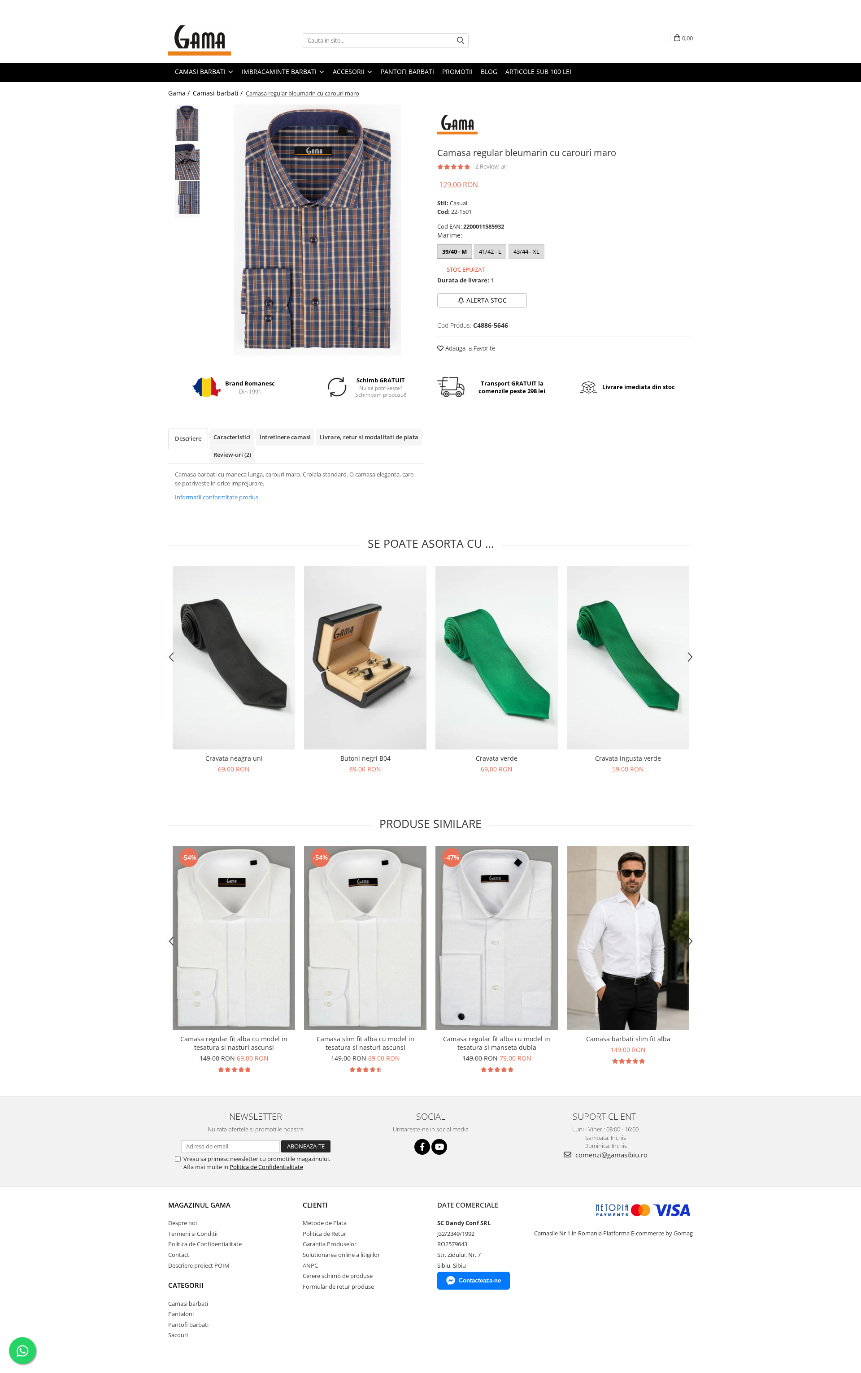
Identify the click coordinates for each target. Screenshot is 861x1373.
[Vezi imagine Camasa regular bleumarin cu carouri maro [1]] (187, 161)
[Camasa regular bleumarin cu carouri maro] (317, 229)
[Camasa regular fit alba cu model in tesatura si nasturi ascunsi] (234, 938)
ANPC (310, 1265)
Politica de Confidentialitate (266, 1167)
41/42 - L (490, 251)
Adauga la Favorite (470, 348)
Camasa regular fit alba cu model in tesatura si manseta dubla (496, 1043)
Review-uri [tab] (232, 454)
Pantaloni (181, 1314)
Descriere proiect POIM (199, 1265)
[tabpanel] (317, 229)
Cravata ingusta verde (628, 758)
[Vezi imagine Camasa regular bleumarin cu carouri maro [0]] (187, 123)
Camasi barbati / (218, 93)
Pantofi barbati (188, 1325)
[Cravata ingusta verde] (628, 658)
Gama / (179, 93)
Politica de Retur (324, 1234)
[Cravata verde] (496, 658)
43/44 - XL (526, 251)
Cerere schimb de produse (338, 1276)
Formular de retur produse (338, 1286)
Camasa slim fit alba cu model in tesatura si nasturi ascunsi (365, 1043)
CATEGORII (186, 1285)
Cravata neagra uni (234, 758)
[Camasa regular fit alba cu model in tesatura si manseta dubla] (496, 938)
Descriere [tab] (188, 438)
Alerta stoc (486, 300)
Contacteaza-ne (480, 1280)
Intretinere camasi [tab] (285, 437)
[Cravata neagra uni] (234, 658)
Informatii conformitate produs (216, 497)
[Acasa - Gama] (213, 40)
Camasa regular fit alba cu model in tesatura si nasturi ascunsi (233, 1043)
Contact (178, 1255)
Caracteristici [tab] (232, 437)
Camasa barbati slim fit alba (628, 1039)
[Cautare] (460, 40)
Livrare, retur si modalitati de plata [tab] (369, 437)
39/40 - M (454, 251)
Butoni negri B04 (365, 758)
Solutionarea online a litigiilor (341, 1255)
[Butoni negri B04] (365, 658)
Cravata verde (496, 758)
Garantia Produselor (330, 1244)
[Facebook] (422, 1147)
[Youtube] (439, 1147)
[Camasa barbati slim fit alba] (628, 938)
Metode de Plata (325, 1223)
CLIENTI (315, 1204)
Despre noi (182, 1223)
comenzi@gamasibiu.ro (611, 1154)
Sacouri (178, 1335)
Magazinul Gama (199, 1204)
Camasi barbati (188, 1303)
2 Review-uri (491, 166)
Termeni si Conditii (192, 1234)
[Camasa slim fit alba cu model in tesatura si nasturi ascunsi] (365, 938)
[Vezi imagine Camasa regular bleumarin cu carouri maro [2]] (187, 199)
